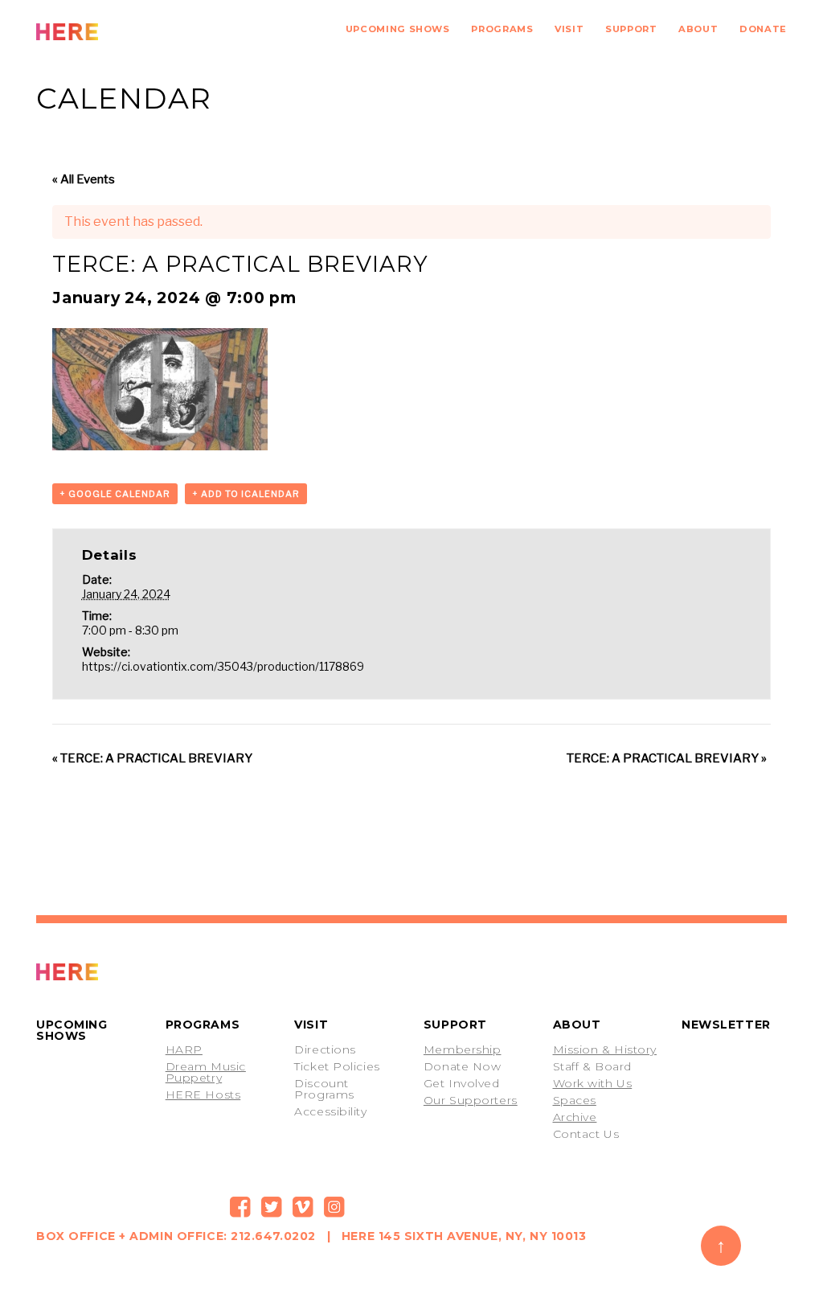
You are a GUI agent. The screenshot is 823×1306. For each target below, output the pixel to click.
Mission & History (605, 1049)
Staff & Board (592, 1066)
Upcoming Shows (398, 29)
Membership (463, 1049)
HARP (184, 1049)
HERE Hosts (203, 1094)
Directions (325, 1049)
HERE (103, 31)
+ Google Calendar (114, 493)
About (698, 29)
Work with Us (593, 1083)
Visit (569, 29)
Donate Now (463, 1066)
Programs (502, 29)
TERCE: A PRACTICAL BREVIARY (152, 758)
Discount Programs (324, 1089)
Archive (575, 1117)
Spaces (574, 1100)
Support (631, 29)
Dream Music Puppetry (206, 1072)
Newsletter (726, 1024)
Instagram (334, 1207)
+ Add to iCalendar (246, 493)
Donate (763, 29)
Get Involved (462, 1083)
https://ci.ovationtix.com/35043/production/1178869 (223, 666)
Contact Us (586, 1134)
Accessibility (330, 1111)
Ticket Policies (336, 1066)
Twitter (271, 1207)
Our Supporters (471, 1100)
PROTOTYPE (103, 971)
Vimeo (303, 1207)
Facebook (240, 1207)
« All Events (83, 179)
